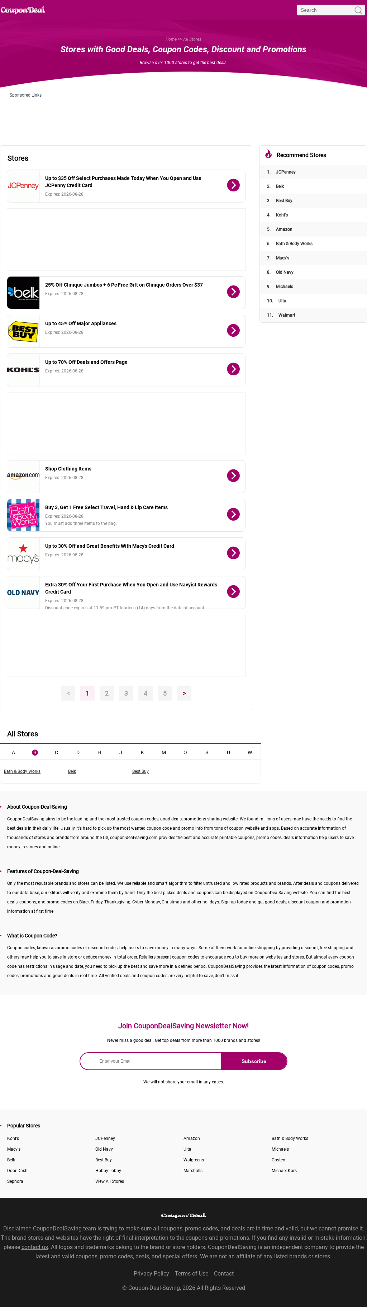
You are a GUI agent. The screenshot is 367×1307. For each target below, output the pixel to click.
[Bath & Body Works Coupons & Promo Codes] (23, 515)
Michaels (280, 286)
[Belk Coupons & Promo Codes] (23, 293)
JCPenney (281, 172)
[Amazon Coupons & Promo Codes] (23, 476)
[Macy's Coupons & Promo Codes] (23, 554)
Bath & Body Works (290, 243)
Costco (278, 1159)
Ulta (276, 300)
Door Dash (17, 1170)
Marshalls (193, 1170)
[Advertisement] (183, 114)
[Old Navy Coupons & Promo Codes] (23, 592)
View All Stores (109, 1181)
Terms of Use (191, 1273)
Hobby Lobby (108, 1170)
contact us (35, 1247)
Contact (224, 1273)
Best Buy (279, 200)
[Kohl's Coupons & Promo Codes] (23, 370)
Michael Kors (284, 1170)
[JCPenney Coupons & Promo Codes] (23, 186)
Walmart (281, 315)
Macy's (278, 257)
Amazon (279, 229)
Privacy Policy (151, 1273)
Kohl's (277, 215)
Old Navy (280, 272)
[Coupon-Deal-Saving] (23, 10)
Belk (275, 186)
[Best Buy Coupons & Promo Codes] (23, 331)
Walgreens (194, 1159)
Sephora (15, 1181)
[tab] (13, 751)
